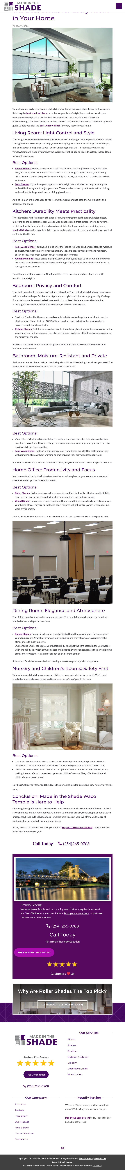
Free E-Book (22, 1127)
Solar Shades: (22, 184)
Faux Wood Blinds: (25, 246)
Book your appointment (76, 913)
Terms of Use (100, 1158)
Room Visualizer (24, 1133)
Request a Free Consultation (77, 827)
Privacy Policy (86, 1158)
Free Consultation (36, 1074)
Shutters (72, 1051)
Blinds (71, 1039)
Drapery (72, 1062)
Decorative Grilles (78, 1068)
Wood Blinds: (22, 500)
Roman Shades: (23, 168)
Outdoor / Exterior (78, 1057)
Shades (72, 1045)
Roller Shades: (22, 493)
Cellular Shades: (23, 328)
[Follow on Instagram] (62, 1148)
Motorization (75, 1074)
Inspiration (21, 1115)
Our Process (22, 1121)
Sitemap (69, 1162)
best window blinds (36, 113)
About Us (20, 1104)
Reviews (19, 1110)
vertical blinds (20, 230)
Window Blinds (20, 25)
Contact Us (21, 1139)
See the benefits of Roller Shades (60, 1004)
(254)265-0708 (76, 843)
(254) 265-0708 (65, 926)
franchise (97, 1165)
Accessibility (58, 1162)
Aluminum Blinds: (24, 258)
